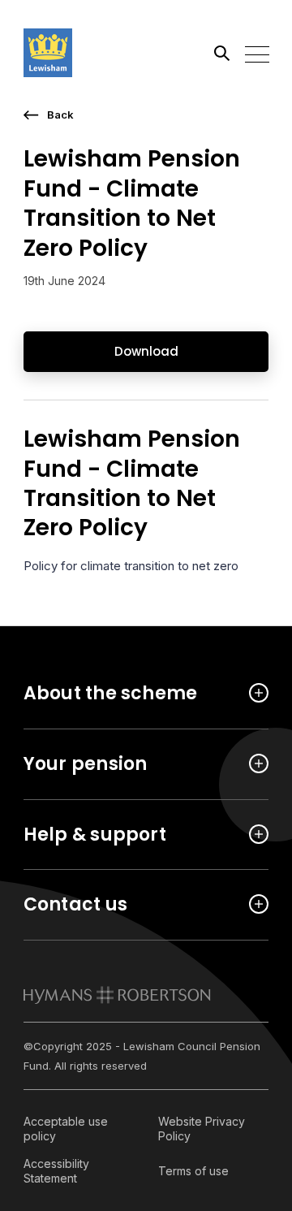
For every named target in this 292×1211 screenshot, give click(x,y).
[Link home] (97, 52)
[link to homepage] (117, 995)
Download (146, 351)
